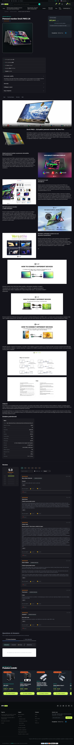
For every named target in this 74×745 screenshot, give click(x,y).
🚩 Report (24, 492)
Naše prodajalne (21, 714)
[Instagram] (66, 706)
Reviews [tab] (18, 97)
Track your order (22, 725)
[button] (68, 4)
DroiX (32, 425)
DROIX (12, 743)
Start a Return (21, 723)
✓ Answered (13, 644)
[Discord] (58, 706)
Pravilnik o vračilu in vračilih (23, 734)
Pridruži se (69, 717)
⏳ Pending (20, 644)
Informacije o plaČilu (8, 76)
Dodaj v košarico (11, 693)
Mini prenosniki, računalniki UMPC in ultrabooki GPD (8, 718)
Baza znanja (37, 718)
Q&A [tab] (23, 97)
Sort (41, 471)
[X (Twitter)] (72, 706)
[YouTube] (63, 706)
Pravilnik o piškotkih (21, 727)
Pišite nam (37, 722)
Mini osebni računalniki (5, 720)
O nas (36, 720)
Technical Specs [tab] (10, 97)
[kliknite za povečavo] (17, 38)
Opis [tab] (4, 97)
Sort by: (24, 645)
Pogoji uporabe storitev (22, 731)
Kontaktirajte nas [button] (66, 8)
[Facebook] (69, 706)
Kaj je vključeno (7, 90)
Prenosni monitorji (13, 11)
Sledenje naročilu (22, 718)
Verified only (38, 471)
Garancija (6, 83)
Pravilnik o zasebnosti (22, 729)
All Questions (6, 644)
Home (36, 714)
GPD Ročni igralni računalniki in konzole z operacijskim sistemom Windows (8, 715)
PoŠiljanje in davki (8, 87)
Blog (36, 716)
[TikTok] (60, 706)
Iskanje (39, 4)
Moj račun (20, 716)
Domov (7, 11)
